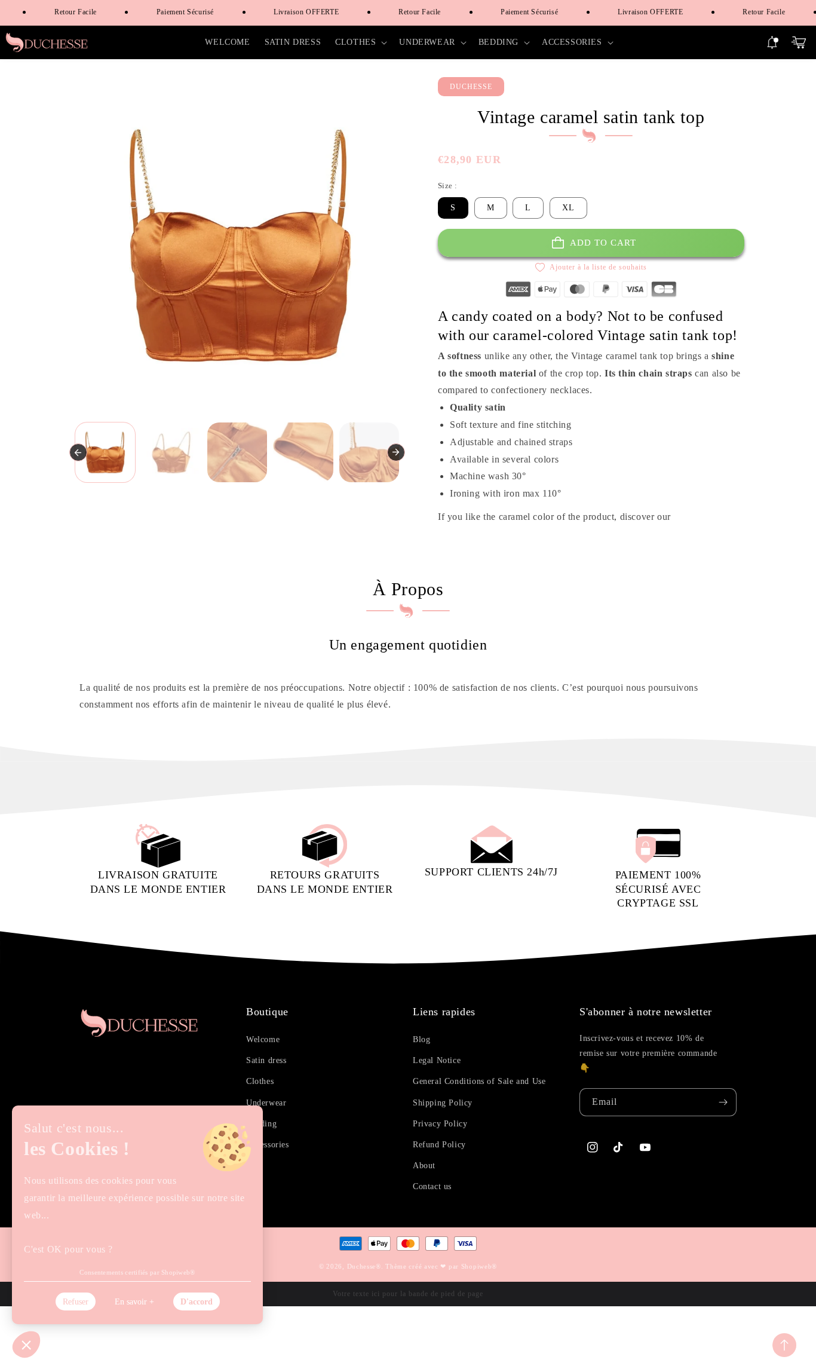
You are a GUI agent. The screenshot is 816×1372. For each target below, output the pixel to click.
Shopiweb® (479, 1266)
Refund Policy (439, 1144)
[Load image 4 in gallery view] (303, 452)
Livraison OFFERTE (297, 12)
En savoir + (134, 1301)
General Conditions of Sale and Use (479, 1081)
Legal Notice (437, 1060)
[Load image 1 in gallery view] (105, 452)
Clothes (260, 1081)
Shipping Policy (443, 1102)
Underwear (266, 1102)
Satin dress (266, 1060)
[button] (360, 42)
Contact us (432, 1186)
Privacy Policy (440, 1123)
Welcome (263, 1039)
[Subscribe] (723, 1102)
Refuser (75, 1301)
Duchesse (361, 1266)
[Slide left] (78, 452)
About (424, 1165)
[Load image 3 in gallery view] (237, 452)
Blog (421, 1039)
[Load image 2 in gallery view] (171, 452)
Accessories (267, 1144)
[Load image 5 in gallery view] (369, 452)
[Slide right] (396, 452)
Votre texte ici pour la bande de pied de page (408, 1294)
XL (568, 207)
